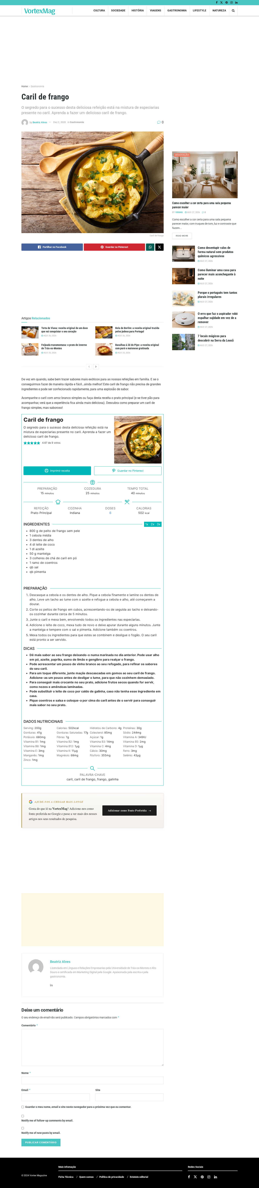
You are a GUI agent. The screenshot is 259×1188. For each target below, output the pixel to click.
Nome (26, 1073)
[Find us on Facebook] (216, 2)
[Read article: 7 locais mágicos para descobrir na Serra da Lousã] (183, 342)
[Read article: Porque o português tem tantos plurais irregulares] (183, 299)
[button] (25, 443)
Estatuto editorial (139, 1176)
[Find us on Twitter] (221, 2)
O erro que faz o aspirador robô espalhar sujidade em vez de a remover (218, 318)
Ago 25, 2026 (49, 353)
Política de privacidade (111, 1176)
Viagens (155, 10)
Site (97, 1090)
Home (24, 86)
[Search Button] (233, 10)
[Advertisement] (92, 919)
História (138, 10)
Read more (184, 235)
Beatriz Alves (40, 122)
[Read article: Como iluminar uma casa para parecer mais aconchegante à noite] (183, 276)
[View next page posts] (96, 366)
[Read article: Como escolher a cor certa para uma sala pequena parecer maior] (205, 174)
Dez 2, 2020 (59, 122)
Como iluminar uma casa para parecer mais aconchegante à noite (217, 274)
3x (158, 524)
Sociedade (118, 10)
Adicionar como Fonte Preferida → (129, 810)
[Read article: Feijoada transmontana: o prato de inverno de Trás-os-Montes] (29, 349)
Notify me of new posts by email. (40, 1132)
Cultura (99, 10)
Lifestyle (199, 10)
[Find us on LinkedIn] (236, 2)
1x (146, 524)
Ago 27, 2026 (193, 212)
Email (26, 1090)
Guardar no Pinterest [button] (130, 470)
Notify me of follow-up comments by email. (47, 1120)
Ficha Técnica (65, 1176)
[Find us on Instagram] (231, 2)
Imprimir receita (59, 470)
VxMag (179, 212)
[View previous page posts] (89, 366)
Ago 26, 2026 (49, 335)
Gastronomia (177, 10)
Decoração (182, 155)
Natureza (219, 10)
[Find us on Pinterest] (226, 2)
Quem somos (86, 1176)
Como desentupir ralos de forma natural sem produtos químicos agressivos (215, 252)
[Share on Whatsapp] (150, 247)
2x (152, 524)
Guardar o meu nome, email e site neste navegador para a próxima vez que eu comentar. (78, 1106)
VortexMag (39, 10)
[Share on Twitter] (159, 247)
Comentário (29, 1025)
